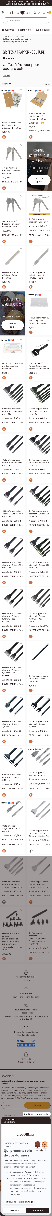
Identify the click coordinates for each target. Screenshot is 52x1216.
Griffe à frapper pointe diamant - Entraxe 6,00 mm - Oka (39, 565)
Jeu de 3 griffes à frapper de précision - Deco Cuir (11, 170)
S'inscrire (37, 1105)
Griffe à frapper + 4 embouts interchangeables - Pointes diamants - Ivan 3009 (37, 938)
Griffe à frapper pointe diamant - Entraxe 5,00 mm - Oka (39, 514)
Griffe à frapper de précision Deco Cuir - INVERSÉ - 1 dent (38, 275)
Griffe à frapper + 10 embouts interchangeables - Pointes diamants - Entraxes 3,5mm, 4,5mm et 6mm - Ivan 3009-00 (12, 941)
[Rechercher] (6, 21)
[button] (34, 13)
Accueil (6, 36)
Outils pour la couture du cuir (15, 39)
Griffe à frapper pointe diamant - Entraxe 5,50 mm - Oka (12, 565)
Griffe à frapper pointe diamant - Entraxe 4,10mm (11, 724)
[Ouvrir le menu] (3, 12)
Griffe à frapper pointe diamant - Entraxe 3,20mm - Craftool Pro (12, 884)
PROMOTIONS (24, 30)
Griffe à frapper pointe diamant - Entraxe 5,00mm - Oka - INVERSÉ (11, 671)
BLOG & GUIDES (43, 30)
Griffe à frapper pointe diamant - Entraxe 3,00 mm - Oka (39, 411)
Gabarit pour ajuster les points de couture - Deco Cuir (12, 366)
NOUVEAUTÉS (7, 30)
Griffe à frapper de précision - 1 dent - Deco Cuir (10, 275)
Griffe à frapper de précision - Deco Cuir (38, 220)
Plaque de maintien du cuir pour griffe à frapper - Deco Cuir (39, 320)
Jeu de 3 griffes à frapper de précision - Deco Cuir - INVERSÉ (11, 224)
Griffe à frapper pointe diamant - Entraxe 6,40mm (11, 777)
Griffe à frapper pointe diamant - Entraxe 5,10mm (38, 724)
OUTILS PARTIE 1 (20, 36)
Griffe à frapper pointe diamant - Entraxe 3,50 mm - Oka (12, 463)
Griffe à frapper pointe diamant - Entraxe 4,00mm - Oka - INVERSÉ (38, 617)
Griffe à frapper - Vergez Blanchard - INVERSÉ (11, 828)
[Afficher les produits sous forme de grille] (46, 83)
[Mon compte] (39, 13)
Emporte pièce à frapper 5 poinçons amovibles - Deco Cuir (39, 366)
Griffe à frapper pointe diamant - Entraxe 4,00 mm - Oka (39, 463)
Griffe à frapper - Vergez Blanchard (37, 773)
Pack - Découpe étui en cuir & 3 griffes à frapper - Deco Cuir (39, 116)
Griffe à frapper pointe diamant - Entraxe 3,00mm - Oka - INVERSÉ (11, 617)
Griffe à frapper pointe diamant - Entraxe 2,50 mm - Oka (12, 411)
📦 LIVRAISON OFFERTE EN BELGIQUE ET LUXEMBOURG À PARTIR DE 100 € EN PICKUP (26, 2)
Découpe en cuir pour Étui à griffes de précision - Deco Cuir (11, 125)
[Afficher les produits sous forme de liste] (49, 83)
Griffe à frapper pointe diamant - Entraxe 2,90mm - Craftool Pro (39, 833)
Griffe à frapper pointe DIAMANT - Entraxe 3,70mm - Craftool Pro (38, 884)
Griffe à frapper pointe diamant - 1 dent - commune (38, 679)
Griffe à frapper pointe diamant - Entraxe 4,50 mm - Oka (12, 514)
